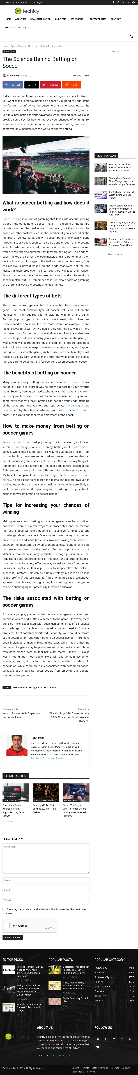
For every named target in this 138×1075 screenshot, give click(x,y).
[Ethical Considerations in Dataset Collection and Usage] (9, 1007)
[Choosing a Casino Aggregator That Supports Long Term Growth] (16, 792)
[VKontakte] (98, 1047)
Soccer (53, 687)
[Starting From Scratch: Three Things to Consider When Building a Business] (101, 181)
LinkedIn (59, 758)
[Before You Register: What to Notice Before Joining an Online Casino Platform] (76, 792)
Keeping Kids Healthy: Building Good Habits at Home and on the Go (120, 167)
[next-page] (10, 823)
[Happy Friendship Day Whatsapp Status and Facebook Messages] (55, 985)
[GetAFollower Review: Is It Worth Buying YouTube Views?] (101, 195)
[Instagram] (118, 3)
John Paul (15, 75)
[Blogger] (98, 1039)
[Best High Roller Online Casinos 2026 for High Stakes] (46, 792)
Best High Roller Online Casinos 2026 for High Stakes (44, 809)
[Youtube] (133, 3)
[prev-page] (5, 823)
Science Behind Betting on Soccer (29, 687)
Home (6, 46)
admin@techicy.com (60, 1055)
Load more (113, 254)
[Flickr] (114, 1039)
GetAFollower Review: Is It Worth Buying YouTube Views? (122, 195)
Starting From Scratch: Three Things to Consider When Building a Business (122, 181)
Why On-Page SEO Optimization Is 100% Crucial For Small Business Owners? (69, 717)
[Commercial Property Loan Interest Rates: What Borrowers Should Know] (101, 242)
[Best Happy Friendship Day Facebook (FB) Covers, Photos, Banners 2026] (55, 969)
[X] (123, 3)
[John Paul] (5, 75)
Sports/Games (18, 46)
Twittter (46, 758)
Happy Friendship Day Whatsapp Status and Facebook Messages (73, 985)
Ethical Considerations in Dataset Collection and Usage (29, 1007)
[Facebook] (113, 3)
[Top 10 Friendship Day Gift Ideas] (55, 1001)
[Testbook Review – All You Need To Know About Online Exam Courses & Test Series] (9, 969)
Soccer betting (12, 219)
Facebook (36, 758)
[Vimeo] (128, 3)
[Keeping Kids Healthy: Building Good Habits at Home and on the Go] (101, 167)
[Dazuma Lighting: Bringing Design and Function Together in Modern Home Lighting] (101, 225)
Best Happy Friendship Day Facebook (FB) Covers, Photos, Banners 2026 (76, 970)
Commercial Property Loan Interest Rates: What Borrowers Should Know (122, 242)
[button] (131, 36)
